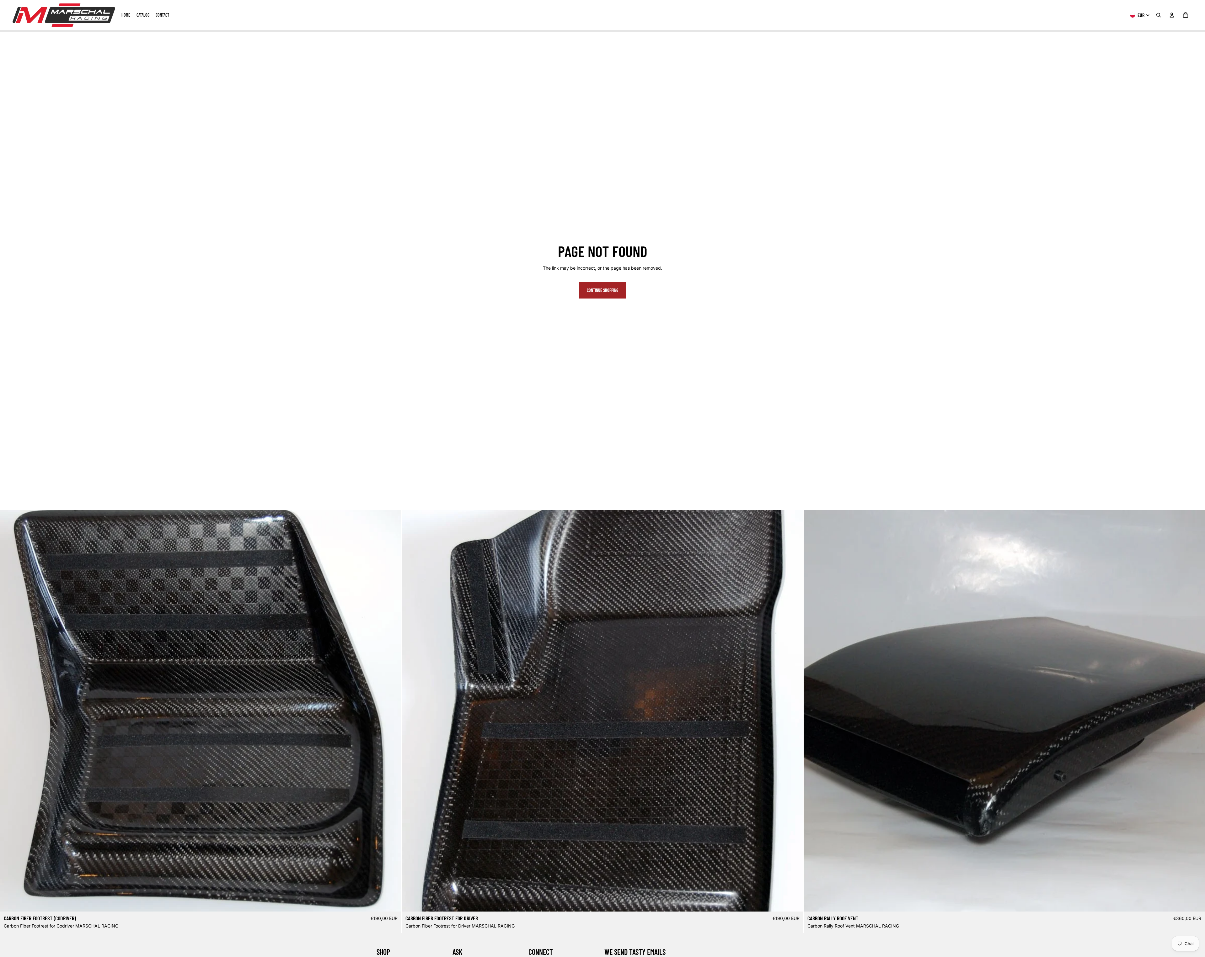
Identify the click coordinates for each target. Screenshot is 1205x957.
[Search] (1158, 15)
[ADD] (392, 902)
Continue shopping (602, 290)
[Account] (1172, 15)
